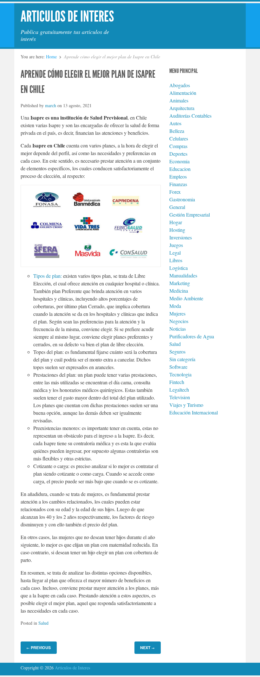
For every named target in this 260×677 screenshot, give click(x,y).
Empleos (178, 176)
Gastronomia (182, 199)
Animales (178, 100)
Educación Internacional (193, 412)
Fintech (176, 382)
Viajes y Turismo (186, 404)
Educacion (180, 169)
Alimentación (182, 92)
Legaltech (179, 389)
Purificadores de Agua (191, 336)
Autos (175, 123)
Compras (178, 146)
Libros (175, 260)
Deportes (178, 153)
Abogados (179, 85)
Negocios (178, 321)
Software (178, 366)
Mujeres (177, 313)
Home (51, 57)
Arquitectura (181, 108)
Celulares (178, 138)
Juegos (176, 245)
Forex (175, 191)
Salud (43, 623)
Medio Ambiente (186, 298)
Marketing (179, 283)
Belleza (176, 130)
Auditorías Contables (190, 115)
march (50, 105)
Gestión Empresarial (189, 214)
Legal (175, 252)
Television (179, 397)
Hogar (175, 222)
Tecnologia (180, 374)
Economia (179, 161)
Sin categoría (182, 359)
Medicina (178, 290)
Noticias (177, 328)
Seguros (177, 351)
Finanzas (178, 184)
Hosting (177, 229)
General (177, 207)
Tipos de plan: (47, 275)
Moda (175, 306)
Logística (178, 267)
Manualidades (183, 275)
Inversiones (180, 237)
